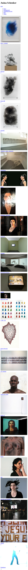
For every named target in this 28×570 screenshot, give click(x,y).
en (2, 6)
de (1, 6)
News (4, 8)
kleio (4, 12)
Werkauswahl (6, 10)
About (4, 14)
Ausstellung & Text (7, 11)
